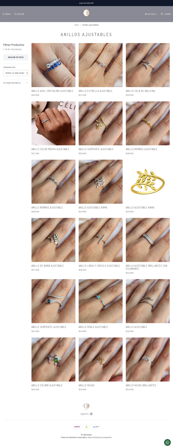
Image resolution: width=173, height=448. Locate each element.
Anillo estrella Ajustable (96, 90)
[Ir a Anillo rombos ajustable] (148, 123)
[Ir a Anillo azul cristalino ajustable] (53, 65)
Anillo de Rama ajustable (47, 265)
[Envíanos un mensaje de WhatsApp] (167, 442)
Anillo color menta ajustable (50, 149)
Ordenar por (9, 67)
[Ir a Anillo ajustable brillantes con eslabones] (148, 240)
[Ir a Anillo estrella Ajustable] (101, 65)
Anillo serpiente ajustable (96, 149)
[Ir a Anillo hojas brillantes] (148, 359)
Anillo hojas (87, 385)
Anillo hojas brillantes (141, 385)
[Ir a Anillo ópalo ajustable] (101, 301)
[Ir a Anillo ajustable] (148, 301)
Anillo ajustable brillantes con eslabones (146, 267)
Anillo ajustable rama (93, 207)
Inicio (76, 25)
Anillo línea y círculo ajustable (99, 265)
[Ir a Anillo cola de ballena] (148, 65)
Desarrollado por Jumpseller (100, 437)
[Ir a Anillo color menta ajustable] (53, 123)
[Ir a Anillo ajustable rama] (101, 182)
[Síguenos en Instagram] (91, 414)
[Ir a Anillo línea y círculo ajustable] (101, 240)
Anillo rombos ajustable (141, 149)
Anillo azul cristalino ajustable (52, 90)
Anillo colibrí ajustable (47, 385)
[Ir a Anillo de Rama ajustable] (53, 240)
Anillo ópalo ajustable (93, 326)
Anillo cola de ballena (140, 90)
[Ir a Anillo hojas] (101, 359)
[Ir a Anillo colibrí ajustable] (53, 359)
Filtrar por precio (12, 83)
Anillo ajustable (136, 326)
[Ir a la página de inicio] (86, 14)
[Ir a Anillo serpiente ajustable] (101, 123)
